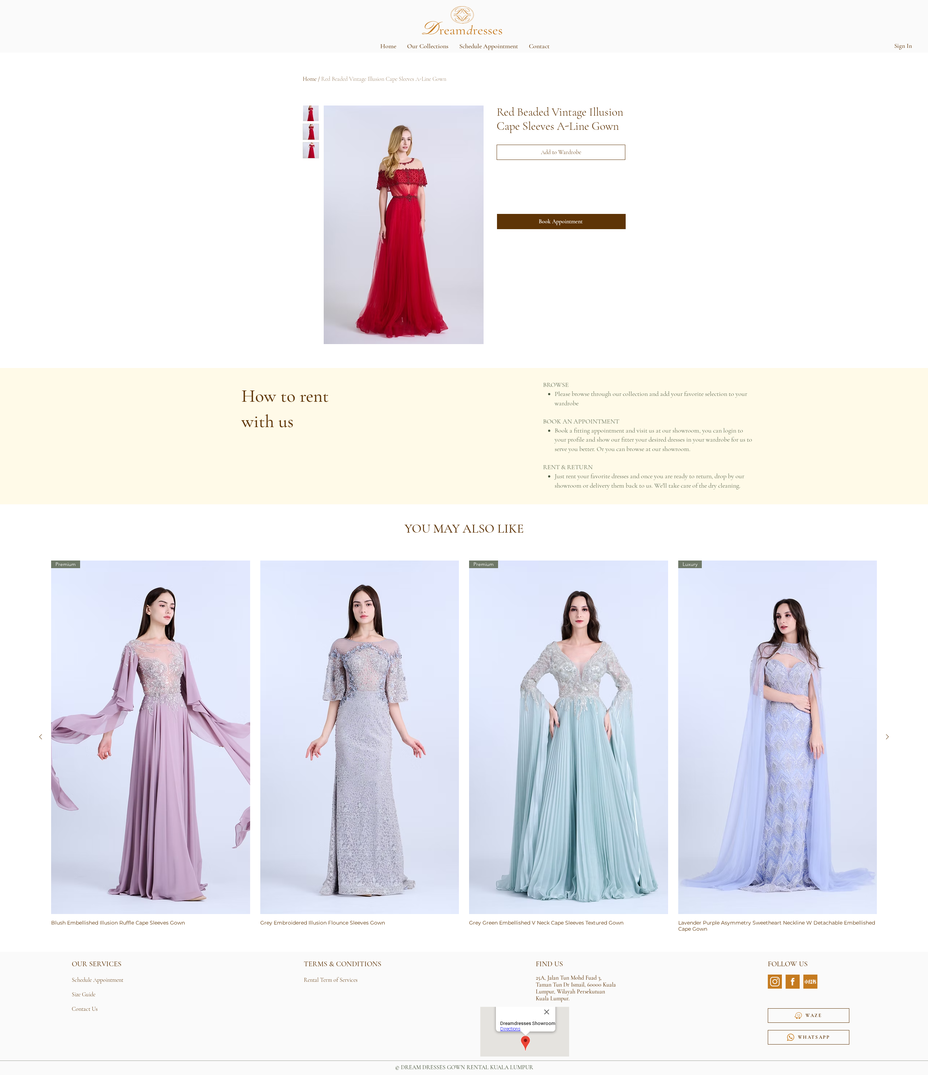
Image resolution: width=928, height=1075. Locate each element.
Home (309, 79)
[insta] (775, 982)
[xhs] (810, 982)
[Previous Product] (40, 736)
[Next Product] (887, 736)
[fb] (793, 982)
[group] (464, 746)
